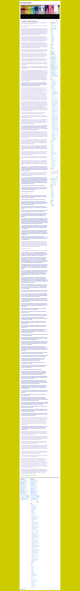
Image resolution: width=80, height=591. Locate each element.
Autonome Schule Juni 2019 (54, 80)
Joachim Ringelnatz (52, 64)
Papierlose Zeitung (46, 16)
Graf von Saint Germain (53, 62)
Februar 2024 (52, 40)
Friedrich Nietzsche (22, 484)
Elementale (52, 86)
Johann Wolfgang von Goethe (54, 65)
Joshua (51, 66)
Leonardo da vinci (54, 68)
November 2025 (52, 37)
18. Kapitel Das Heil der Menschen (55, 119)
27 (54, 173)
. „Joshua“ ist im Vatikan (54, 90)
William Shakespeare (52, 76)
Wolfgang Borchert (56, 76)
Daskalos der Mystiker (54, 82)
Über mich (30, 18)
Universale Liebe (53, 165)
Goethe (56, 61)
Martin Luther (22, 496)
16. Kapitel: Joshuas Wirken (34, 540)
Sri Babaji (51, 75)
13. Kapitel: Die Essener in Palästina (35, 536)
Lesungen (53, 146)
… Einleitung (53, 96)
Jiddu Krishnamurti (53, 63)
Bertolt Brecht (21, 481)
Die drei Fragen (53, 158)
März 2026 (52, 34)
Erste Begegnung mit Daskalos (55, 160)
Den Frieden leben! (26, 3)
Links (31, 16)
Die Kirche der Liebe (53, 85)
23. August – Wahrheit (53, 27)
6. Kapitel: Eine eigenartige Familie (55, 103)
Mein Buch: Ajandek (37, 16)
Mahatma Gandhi (53, 69)
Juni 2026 (52, 32)
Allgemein (52, 45)
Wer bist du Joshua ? (54, 156)
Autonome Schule (53, 79)
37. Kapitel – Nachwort (54, 139)
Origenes (52, 73)
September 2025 (52, 39)
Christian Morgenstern (53, 56)
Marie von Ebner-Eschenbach (53, 71)
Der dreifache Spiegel (53, 84)
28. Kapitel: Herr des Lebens (54, 133)
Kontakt (26, 16)
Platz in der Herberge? (54, 88)
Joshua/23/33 (54, 66)
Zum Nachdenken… (54, 166)
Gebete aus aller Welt (54, 163)
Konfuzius (57, 66)
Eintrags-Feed (52, 48)
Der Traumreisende (53, 83)
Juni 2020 (52, 42)
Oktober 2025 (52, 38)
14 (55, 171)
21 (55, 172)
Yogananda (51, 77)
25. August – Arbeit (53, 25)
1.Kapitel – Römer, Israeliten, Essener (35, 522)
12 (53, 171)
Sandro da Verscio (52, 74)
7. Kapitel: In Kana (53, 104)
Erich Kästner (51, 59)
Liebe (29, 16)
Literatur (33, 16)
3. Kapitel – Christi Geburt (54, 99)
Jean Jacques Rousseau (22, 487)
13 (54, 171)
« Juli (51, 175)
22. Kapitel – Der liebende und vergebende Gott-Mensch (28, 475)
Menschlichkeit (53, 87)
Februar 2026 (52, 35)
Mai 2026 (52, 33)
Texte (25, 18)
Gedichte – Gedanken (54, 164)
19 (53, 172)
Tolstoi (27, 18)
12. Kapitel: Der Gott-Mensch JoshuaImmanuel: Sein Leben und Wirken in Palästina (55, 111)
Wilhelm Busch (55, 75)
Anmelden (52, 47)
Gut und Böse (52, 89)
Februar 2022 (52, 41)
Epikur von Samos (56, 58)
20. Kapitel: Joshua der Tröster (55, 121)
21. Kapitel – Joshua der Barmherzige (35, 545)
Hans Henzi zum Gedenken (54, 154)
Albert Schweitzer (52, 55)
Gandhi (52, 149)
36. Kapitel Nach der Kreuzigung (55, 138)
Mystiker (42, 16)
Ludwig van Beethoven (22, 493)
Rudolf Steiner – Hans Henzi (52, 16)
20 (54, 172)
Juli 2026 (52, 31)
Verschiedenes (34, 18)
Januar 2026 (52, 36)
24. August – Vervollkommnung (54, 26)
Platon (54, 74)
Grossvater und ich (53, 161)
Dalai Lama (53, 147)
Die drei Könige (53, 140)
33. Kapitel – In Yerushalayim (55, 93)
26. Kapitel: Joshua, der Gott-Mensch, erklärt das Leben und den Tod (55, 130)
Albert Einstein (53, 54)
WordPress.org (52, 49)
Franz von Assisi (54, 59)
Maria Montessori (52, 70)
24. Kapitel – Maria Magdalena (55, 126)
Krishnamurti (52, 67)
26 (53, 173)
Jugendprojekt (23, 16)
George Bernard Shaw (52, 61)
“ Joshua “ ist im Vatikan (54, 81)
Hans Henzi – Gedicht (54, 153)
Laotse (55, 67)
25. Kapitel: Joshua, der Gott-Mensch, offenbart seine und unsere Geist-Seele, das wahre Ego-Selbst (55, 128)
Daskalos (52, 58)
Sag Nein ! (22, 18)
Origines (23, 497)
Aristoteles (26, 480)
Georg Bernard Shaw (22, 485)
